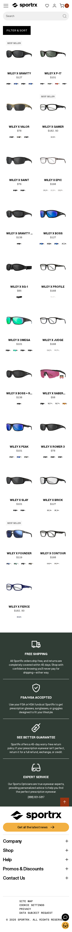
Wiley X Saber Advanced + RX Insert (53, 393)
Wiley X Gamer (53, 126)
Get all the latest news (32, 827)
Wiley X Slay (19, 500)
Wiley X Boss (53, 233)
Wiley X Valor (19, 126)
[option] (9, 84)
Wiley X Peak (19, 446)
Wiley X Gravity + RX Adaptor (19, 233)
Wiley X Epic (53, 180)
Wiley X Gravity (19, 73)
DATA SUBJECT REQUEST (36, 912)
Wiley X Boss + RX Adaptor (19, 393)
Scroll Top (64, 802)
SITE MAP (26, 901)
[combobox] (36, 16)
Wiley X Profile (52, 286)
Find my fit (65, 925)
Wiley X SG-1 (19, 286)
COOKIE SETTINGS (31, 905)
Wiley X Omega (19, 340)
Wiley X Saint (19, 180)
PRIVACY (25, 908)
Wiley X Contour (53, 553)
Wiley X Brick (53, 500)
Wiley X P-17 (52, 73)
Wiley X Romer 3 (53, 446)
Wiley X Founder (19, 553)
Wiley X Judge (52, 340)
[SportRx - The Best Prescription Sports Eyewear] (24, 5)
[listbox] (19, 87)
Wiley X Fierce (19, 606)
